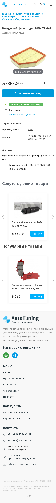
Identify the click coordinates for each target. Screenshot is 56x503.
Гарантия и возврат (16, 418)
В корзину (37, 234)
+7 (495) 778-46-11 (19, 434)
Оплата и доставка (15, 412)
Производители (13, 378)
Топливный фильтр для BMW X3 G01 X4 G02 (27, 224)
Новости (8, 396)
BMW (30, 129)
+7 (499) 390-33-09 (20, 440)
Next (53, 217)
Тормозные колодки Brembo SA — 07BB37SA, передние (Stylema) (27, 287)
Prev (3, 217)
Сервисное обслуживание (22, 114)
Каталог (8, 372)
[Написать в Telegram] (15, 355)
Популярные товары (22, 246)
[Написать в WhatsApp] (6, 355)
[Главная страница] (5, 5)
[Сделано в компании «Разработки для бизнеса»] (28, 496)
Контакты (9, 384)
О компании (11, 390)
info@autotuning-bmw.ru (23, 464)
